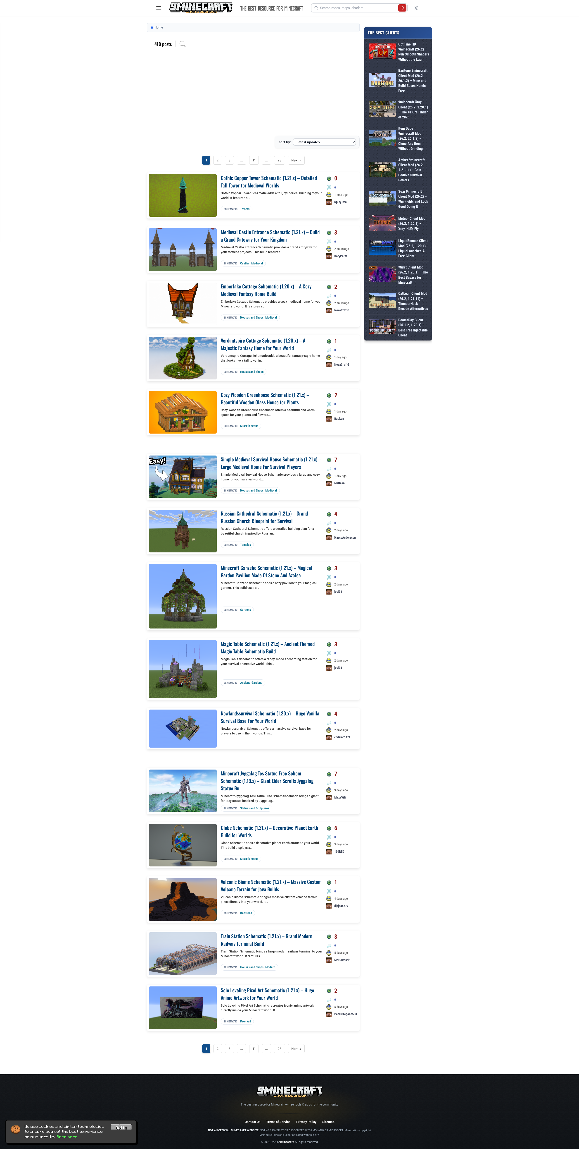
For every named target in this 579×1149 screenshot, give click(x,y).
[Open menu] (158, 8)
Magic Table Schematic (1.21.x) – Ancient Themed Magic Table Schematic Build (268, 647)
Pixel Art (245, 1021)
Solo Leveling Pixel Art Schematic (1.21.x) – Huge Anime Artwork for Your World (267, 993)
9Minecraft (286, 1142)
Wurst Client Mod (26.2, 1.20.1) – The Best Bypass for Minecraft (413, 275)
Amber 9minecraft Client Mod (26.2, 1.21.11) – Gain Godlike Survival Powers (411, 170)
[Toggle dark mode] (416, 8)
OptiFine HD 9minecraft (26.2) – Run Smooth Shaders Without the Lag (413, 52)
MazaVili (340, 797)
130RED (339, 851)
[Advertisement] (253, 87)
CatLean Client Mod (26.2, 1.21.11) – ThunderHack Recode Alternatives (413, 301)
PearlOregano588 (345, 1014)
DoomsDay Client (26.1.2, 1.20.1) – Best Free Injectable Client (413, 327)
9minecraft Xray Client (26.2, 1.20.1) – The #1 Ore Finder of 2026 (413, 109)
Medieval (257, 263)
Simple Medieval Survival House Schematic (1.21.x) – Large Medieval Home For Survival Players (271, 463)
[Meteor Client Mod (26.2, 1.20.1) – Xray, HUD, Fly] (382, 223)
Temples (245, 545)
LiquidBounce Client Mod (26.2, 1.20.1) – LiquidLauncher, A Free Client (413, 248)
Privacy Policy (306, 1122)
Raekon (339, 418)
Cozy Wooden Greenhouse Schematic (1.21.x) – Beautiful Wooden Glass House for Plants (265, 398)
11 (254, 160)
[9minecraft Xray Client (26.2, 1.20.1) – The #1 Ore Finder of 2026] (382, 109)
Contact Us (252, 1122)
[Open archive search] (182, 44)
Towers (244, 209)
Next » (296, 160)
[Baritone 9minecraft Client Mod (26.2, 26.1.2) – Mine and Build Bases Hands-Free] (382, 81)
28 (280, 160)
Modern (270, 967)
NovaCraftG (341, 310)
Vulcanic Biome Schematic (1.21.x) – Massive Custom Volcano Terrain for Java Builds (271, 885)
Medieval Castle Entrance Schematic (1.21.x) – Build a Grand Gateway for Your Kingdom (270, 235)
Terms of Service (278, 1122)
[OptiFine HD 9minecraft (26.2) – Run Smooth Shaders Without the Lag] (382, 51)
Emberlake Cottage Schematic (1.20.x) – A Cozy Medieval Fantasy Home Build (266, 290)
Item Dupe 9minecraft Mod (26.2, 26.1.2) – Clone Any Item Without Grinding (410, 138)
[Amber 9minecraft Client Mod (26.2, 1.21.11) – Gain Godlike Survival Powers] (382, 170)
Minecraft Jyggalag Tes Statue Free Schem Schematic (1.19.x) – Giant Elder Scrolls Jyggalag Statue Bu (267, 781)
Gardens (245, 610)
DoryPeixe (340, 256)
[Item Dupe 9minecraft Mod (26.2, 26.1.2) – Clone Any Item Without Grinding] (382, 138)
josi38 (338, 591)
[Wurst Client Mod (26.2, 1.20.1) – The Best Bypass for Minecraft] (382, 274)
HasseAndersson (345, 537)
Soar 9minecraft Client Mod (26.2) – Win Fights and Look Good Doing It (413, 199)
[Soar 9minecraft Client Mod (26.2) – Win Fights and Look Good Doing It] (382, 199)
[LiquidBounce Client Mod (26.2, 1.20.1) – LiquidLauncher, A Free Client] (382, 248)
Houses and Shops (251, 317)
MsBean (339, 483)
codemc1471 (342, 737)
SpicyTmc (340, 202)
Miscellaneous (249, 426)
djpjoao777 (341, 906)
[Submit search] (402, 8)
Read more (67, 1137)
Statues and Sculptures (254, 808)
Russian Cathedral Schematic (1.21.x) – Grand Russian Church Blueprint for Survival (264, 517)
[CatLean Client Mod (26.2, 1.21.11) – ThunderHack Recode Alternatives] (382, 301)
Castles (244, 263)
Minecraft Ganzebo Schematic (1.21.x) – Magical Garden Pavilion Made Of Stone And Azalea (266, 571)
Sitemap (328, 1122)
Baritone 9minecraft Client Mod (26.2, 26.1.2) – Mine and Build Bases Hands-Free (412, 80)
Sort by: (285, 142)
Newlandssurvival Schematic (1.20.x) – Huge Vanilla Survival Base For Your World (270, 717)
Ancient (245, 682)
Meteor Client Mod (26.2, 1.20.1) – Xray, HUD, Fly (411, 223)
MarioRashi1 (342, 960)
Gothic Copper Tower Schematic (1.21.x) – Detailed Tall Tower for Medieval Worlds (269, 181)
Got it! (121, 1127)
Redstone (246, 913)
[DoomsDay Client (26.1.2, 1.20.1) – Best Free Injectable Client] (382, 327)
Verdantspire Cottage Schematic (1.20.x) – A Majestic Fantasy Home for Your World (263, 344)
